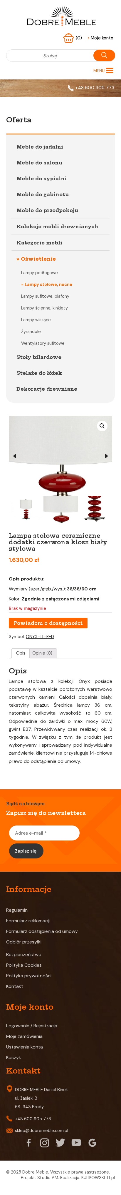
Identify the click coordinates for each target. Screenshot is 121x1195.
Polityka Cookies (24, 965)
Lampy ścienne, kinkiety (44, 308)
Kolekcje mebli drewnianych (57, 226)
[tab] (20, 653)
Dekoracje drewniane (46, 389)
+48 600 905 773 (94, 87)
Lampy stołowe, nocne (48, 284)
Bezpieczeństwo (23, 954)
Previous (15, 456)
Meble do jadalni (39, 147)
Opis (20, 653)
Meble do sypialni (41, 179)
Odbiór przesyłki (23, 942)
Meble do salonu (39, 163)
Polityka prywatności (28, 976)
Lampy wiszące (36, 319)
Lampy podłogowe (39, 272)
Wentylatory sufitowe (43, 343)
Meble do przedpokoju (47, 210)
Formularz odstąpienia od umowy (42, 931)
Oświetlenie (38, 259)
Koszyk (13, 1057)
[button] (99, 70)
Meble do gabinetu (42, 194)
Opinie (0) (42, 653)
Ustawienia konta (24, 1047)
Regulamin (17, 910)
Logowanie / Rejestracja (31, 1026)
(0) (79, 38)
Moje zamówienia (24, 1036)
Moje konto (100, 38)
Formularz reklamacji (28, 921)
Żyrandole (31, 331)
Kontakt (14, 986)
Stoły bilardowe (38, 357)
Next (106, 456)
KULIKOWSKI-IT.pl (98, 1177)
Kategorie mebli (39, 243)
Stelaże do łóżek (39, 373)
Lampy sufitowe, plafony (45, 296)
